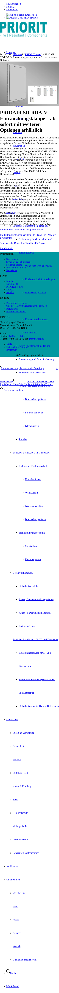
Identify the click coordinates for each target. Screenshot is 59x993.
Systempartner (13, 259)
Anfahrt (10, 292)
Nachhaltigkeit (13, 4)
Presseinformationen (16, 267)
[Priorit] (23, 36)
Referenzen (12, 308)
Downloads (12, 9)
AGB (9, 344)
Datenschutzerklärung (17, 347)
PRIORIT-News (14, 286)
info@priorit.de (36, 338)
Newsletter (11, 270)
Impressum (11, 349)
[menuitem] (32, 4)
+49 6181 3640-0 (17, 336)
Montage (10, 281)
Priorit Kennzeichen (16, 311)
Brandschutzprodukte (17, 303)
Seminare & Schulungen (18, 262)
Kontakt (10, 6)
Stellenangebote (14, 264)
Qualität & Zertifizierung (18, 306)
